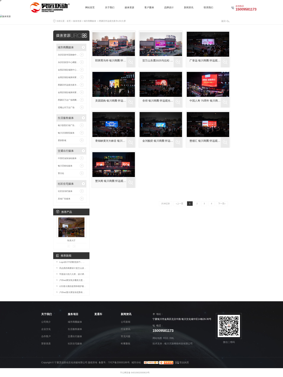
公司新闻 (125, 322)
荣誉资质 (46, 343)
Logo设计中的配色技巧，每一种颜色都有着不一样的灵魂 (72, 262)
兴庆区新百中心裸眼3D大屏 (70, 62)
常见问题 (125, 336)
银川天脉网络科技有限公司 (178, 343)
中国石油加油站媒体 (67, 158)
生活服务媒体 (66, 117)
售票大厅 (71, 240)
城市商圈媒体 (90, 21)
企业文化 (46, 329)
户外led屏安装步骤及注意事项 (72, 280)
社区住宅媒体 (66, 183)
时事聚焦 (125, 343)
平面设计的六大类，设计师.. (72, 274)
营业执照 (184, 362)
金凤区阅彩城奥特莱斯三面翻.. (71, 92)
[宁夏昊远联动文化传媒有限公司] (50, 7)
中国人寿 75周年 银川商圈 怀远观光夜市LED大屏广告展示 (205, 100)
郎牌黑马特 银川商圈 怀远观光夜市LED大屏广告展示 (110, 60)
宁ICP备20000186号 (119, 362)
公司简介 (46, 322)
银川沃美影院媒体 (66, 133)
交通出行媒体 (66, 150)
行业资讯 (125, 329)
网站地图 (157, 338)
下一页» (222, 203)
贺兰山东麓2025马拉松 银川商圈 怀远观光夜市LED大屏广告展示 (158, 60)
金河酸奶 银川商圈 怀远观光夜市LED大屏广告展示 (158, 140)
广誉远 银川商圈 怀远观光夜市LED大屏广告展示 (205, 60)
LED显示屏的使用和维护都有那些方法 (72, 286)
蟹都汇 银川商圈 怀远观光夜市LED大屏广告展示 (205, 140)
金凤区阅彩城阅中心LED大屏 (71, 70)
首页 (69, 21)
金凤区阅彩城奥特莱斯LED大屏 (71, 77)
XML (171, 338)
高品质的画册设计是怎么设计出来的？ (72, 268)
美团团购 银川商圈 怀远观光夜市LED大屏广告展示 (110, 100)
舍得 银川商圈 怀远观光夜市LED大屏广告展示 (158, 100)
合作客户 (46, 336)
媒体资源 (77, 21)
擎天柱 (61, 173)
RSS (165, 338)
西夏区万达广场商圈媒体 (69, 100)
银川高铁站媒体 (65, 166)
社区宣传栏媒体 (65, 191)
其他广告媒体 (64, 199)
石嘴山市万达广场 (66, 107)
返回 (223, 21)
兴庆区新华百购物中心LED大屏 (71, 55)
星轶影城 (62, 140)
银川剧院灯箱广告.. (67, 125)
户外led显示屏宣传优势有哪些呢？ (72, 292)
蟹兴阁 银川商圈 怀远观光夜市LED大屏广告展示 (110, 180)
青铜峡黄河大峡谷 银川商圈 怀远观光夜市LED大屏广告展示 (110, 140)
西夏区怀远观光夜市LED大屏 (112, 21)
